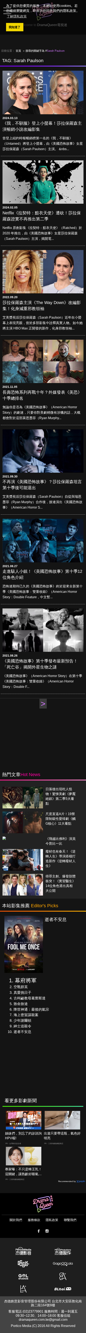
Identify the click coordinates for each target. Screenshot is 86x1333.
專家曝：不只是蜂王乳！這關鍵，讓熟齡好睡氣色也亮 (23, 1171)
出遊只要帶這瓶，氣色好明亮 (62, 1136)
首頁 (18, 50)
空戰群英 (21, 987)
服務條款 (34, 1220)
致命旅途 (21, 1004)
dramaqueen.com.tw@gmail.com (43, 1319)
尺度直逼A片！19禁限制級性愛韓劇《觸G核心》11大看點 (61, 818)
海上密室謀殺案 (26, 1015)
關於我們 (16, 1220)
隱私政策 (52, 1220)
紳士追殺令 (22, 1026)
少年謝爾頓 (22, 1021)
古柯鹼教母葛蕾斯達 (30, 998)
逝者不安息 (22, 1032)
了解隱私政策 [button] (17, 16)
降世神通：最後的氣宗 (31, 1009)
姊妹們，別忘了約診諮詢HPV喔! (23, 1136)
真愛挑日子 (22, 993)
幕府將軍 (26, 980)
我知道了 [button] (14, 27)
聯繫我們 (70, 1220)
